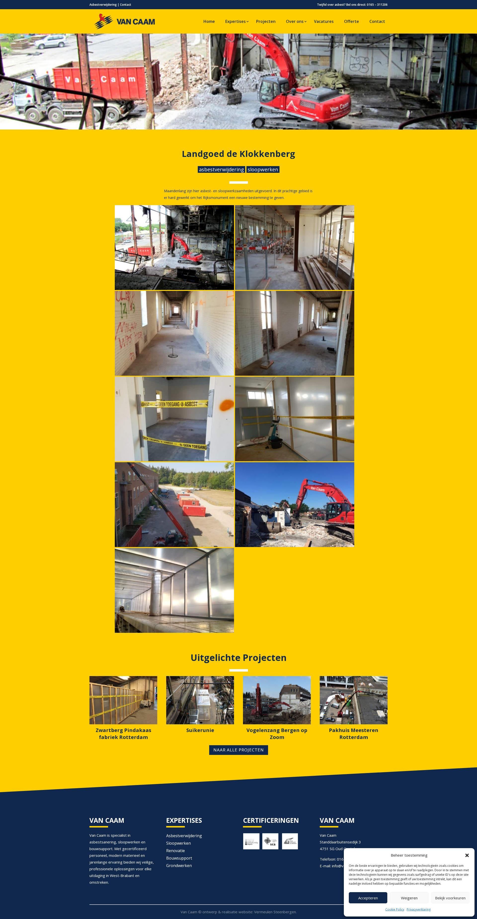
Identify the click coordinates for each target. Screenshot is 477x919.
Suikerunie (200, 730)
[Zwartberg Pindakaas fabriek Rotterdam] (123, 700)
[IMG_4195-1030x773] (174, 632)
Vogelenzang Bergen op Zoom (276, 733)
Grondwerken (179, 866)
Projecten (266, 21)
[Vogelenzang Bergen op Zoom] (277, 700)
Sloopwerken (178, 843)
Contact (125, 4)
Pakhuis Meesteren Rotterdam (353, 733)
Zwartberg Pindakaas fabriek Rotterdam (123, 733)
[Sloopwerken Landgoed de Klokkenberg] (174, 289)
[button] (467, 855)
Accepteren (368, 897)
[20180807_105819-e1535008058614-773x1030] (174, 547)
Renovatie (175, 851)
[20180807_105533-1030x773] (294, 461)
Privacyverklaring (419, 909)
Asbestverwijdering (103, 4)
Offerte (351, 21)
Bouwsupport (179, 858)
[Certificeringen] (270, 849)
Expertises (235, 21)
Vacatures (324, 21)
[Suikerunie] (200, 700)
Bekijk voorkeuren (450, 897)
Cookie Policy (394, 909)
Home (209, 21)
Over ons (295, 21)
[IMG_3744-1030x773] (294, 547)
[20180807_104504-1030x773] (294, 375)
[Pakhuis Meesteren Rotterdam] (354, 700)
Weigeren (409, 897)
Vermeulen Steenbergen (275, 911)
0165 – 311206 (377, 4)
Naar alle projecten (238, 750)
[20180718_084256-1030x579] (294, 289)
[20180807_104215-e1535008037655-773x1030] (174, 375)
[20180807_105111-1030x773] (174, 461)
